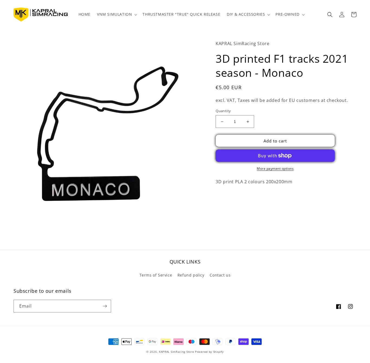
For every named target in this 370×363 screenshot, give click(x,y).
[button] (116, 14)
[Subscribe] (105, 306)
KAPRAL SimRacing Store (176, 352)
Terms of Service (155, 275)
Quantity (223, 110)
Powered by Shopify (209, 352)
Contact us (220, 275)
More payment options (275, 168)
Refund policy (191, 275)
